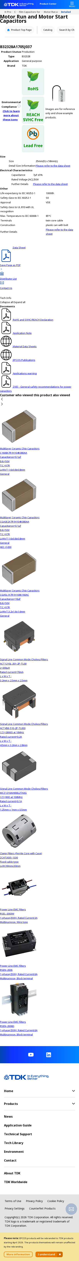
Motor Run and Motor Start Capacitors (52, 11)
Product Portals (10, 11)
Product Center (48, 4)
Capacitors (16, 11)
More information (18, 1254)
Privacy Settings (15, 1208)
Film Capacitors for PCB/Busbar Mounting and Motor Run (31, 11)
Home (6, 11)
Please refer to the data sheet (53, 165)
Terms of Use (13, 1201)
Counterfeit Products (42, 1208)
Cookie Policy (55, 1201)
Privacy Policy (34, 1201)
